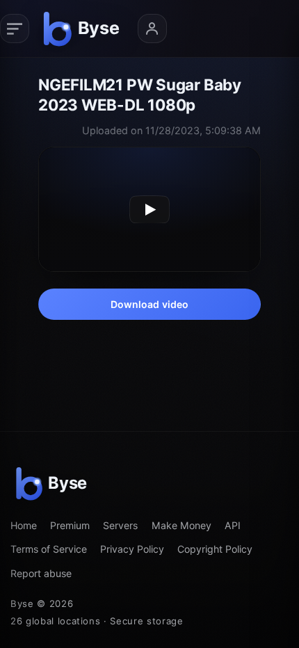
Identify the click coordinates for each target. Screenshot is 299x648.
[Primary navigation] (14, 28)
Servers (120, 525)
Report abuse (41, 573)
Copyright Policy (214, 549)
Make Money (181, 525)
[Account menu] (152, 28)
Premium (70, 525)
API (233, 525)
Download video (150, 304)
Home (23, 525)
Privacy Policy (132, 549)
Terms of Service (48, 549)
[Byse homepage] (83, 28)
